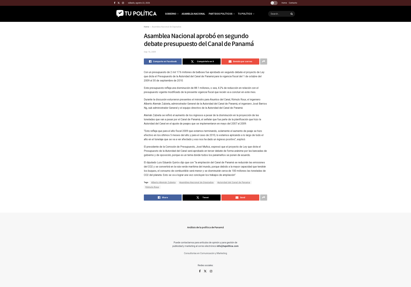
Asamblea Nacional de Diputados (166, 27)
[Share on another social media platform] (263, 61)
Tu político (245, 14)
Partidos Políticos (220, 14)
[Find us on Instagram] (123, 3)
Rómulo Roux (152, 187)
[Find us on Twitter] (119, 3)
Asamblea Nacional (193, 14)
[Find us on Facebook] (114, 3)
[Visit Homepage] (136, 14)
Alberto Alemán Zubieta (163, 182)
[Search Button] (292, 14)
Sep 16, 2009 (150, 52)
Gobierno (170, 14)
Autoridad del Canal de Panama (233, 182)
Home (284, 3)
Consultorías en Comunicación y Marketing (205, 253)
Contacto (293, 3)
